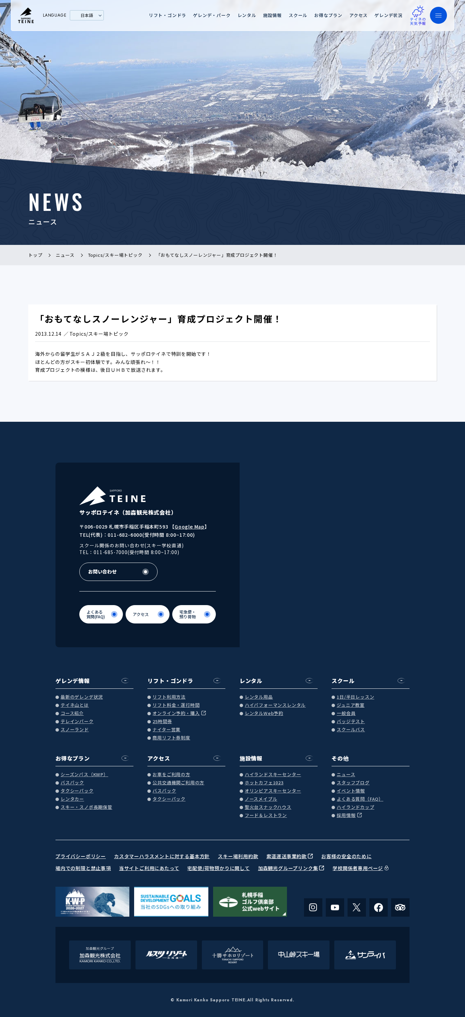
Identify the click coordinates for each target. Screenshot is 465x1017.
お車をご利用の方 (171, 775)
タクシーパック (77, 791)
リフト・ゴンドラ (167, 15)
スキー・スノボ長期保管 (86, 807)
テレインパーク (77, 721)
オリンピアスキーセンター (273, 791)
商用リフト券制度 (171, 738)
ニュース (346, 775)
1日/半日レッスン (355, 697)
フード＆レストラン (266, 815)
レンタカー (72, 799)
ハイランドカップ (355, 807)
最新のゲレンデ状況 (82, 697)
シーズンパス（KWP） (84, 775)
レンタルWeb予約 (264, 713)
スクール (298, 15)
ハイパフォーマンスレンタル (275, 705)
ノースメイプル (261, 799)
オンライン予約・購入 (176, 713)
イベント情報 (351, 791)
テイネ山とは (75, 705)
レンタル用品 (259, 697)
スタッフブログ (353, 783)
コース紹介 (72, 713)
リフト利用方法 (169, 697)
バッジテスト (351, 721)
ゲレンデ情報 (72, 681)
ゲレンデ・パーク (211, 15)
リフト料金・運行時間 (176, 705)
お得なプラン (328, 15)
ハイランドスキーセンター (273, 775)
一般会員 (346, 713)
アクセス (358, 15)
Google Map (190, 526)
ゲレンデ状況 (388, 15)
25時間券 (162, 721)
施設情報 (272, 15)
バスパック (72, 783)
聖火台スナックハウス (268, 807)
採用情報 (346, 815)
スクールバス (351, 730)
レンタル (247, 15)
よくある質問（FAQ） (360, 799)
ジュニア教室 (351, 705)
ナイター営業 (166, 730)
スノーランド (75, 730)
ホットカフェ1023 (264, 783)
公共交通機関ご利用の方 (178, 783)
